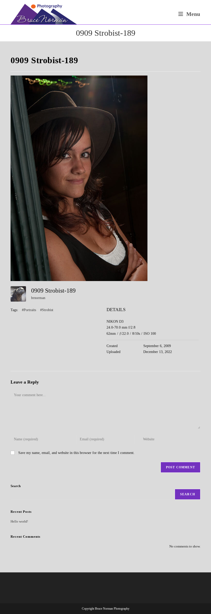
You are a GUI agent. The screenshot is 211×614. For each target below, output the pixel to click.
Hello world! (19, 521)
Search (16, 486)
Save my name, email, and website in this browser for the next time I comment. (76, 453)
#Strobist (46, 310)
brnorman (38, 298)
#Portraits (29, 310)
